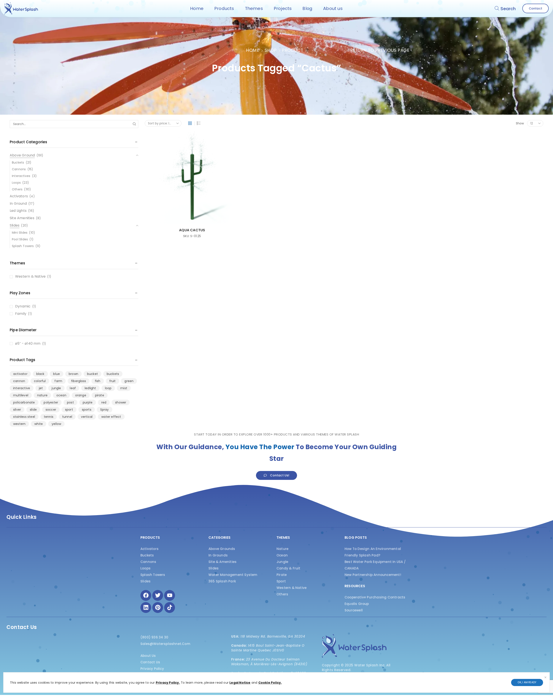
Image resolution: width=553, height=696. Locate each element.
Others (17, 189)
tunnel (67, 417)
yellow (56, 424)
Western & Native (30, 276)
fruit (112, 381)
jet (41, 388)
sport (69, 409)
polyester (51, 402)
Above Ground (22, 155)
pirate (99, 395)
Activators (19, 196)
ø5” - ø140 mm (28, 343)
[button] (505, 8)
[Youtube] (169, 595)
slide (33, 409)
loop (108, 388)
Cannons (19, 169)
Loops (16, 182)
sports (86, 409)
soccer (51, 409)
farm (58, 381)
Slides (14, 225)
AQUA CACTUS (192, 230)
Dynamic (22, 306)
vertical (87, 417)
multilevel (20, 395)
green (128, 381)
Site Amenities (22, 217)
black (40, 374)
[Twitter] (157, 595)
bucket (92, 374)
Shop (271, 50)
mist (123, 388)
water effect (111, 417)
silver (17, 409)
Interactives (21, 176)
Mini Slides (19, 232)
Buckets (18, 162)
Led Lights (18, 210)
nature (42, 395)
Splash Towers (23, 246)
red (103, 402)
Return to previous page (380, 50)
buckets (113, 374)
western (19, 424)
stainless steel (24, 417)
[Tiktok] (169, 607)
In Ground (18, 203)
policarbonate (24, 402)
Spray (104, 409)
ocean (61, 395)
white (38, 424)
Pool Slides (20, 239)
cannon (19, 381)
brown (73, 374)
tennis (48, 417)
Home (252, 50)
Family (20, 313)
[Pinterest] (157, 607)
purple (87, 402)
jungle (56, 388)
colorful (40, 381)
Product (292, 50)
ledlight (90, 388)
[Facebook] (145, 595)
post (70, 402)
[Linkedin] (145, 607)
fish (97, 381)
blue (56, 374)
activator (20, 374)
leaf (73, 388)
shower (120, 402)
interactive (21, 388)
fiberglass (78, 381)
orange (80, 395)
